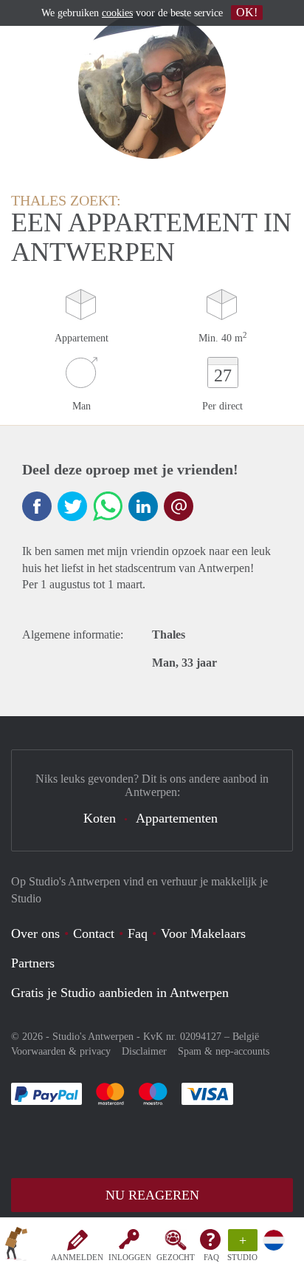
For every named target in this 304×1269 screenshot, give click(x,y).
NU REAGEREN (152, 1195)
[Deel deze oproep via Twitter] (72, 506)
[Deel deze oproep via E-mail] (178, 506)
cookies (117, 12)
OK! (247, 12)
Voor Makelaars (203, 933)
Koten (99, 818)
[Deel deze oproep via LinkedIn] (143, 506)
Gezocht (175, 1257)
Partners (33, 963)
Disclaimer (144, 1051)
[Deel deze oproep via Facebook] (37, 506)
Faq (138, 933)
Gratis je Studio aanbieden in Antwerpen (120, 992)
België (245, 1036)
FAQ (211, 1257)
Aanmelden (77, 1257)
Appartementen (177, 818)
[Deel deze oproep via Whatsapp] (107, 506)
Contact (93, 933)
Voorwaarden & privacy (61, 1051)
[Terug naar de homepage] (16, 1246)
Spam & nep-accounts (223, 1051)
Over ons (35, 933)
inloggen (129, 1257)
